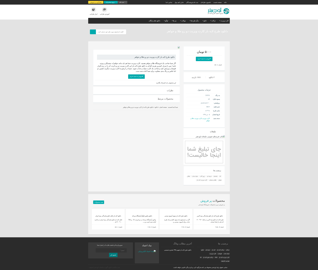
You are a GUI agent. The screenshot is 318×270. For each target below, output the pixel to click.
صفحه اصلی (163, 107)
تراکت (213, 21)
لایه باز (213, 250)
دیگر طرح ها (195, 21)
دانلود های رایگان (154, 21)
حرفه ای (209, 176)
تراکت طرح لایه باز (208, 257)
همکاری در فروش (95, 2)
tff (220, 176)
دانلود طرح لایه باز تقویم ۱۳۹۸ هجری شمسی (177, 250)
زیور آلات (202, 176)
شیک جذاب (195, 176)
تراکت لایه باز (220, 250)
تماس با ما (169, 2)
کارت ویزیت (224, 21)
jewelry (215, 176)
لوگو (166, 21)
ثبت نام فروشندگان (192, 2)
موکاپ (183, 21)
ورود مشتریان (110, 2)
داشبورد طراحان (206, 2)
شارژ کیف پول (179, 2)
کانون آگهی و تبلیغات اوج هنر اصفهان (100, 267)
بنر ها (175, 21)
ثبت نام (121, 2)
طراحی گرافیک (225, 261)
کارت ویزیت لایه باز (202, 180)
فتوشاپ (220, 253)
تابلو (205, 21)
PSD (216, 257)
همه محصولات (98, 202)
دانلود (156, 107)
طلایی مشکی (212, 180)
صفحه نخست (217, 2)
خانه (225, 2)
